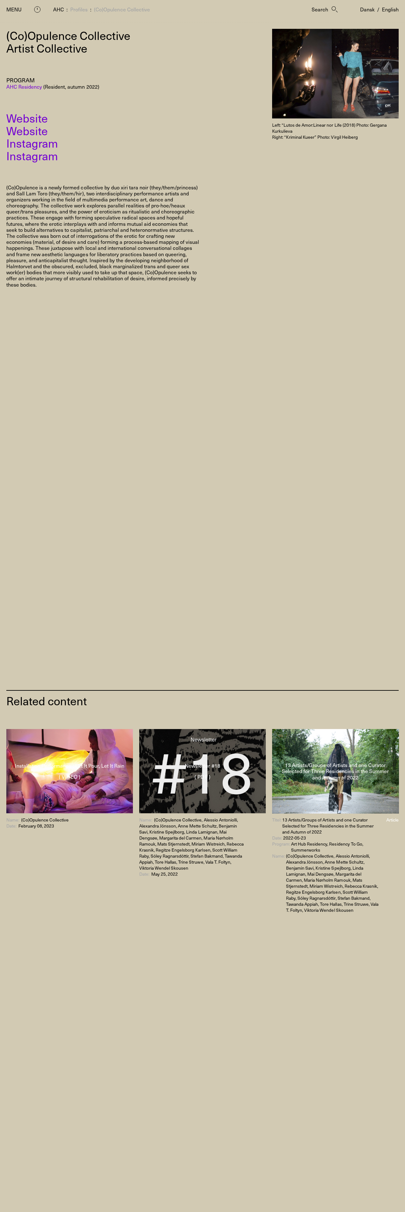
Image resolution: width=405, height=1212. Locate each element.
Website (27, 117)
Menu (14, 9)
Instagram (32, 142)
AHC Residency (24, 86)
